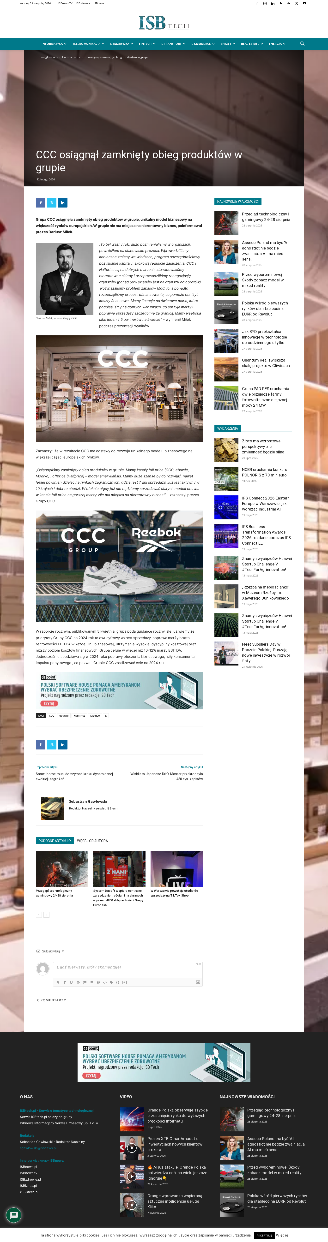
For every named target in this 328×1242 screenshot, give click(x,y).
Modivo (95, 715)
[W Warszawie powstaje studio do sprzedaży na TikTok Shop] (177, 869)
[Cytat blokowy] (98, 983)
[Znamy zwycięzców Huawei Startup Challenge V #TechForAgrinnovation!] (226, 568)
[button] (302, 44)
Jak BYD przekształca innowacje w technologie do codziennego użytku (264, 337)
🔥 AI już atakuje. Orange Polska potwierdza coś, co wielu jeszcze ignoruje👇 (177, 1173)
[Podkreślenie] (71, 983)
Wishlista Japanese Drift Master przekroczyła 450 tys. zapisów (166, 776)
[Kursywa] (64, 983)
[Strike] (78, 983)
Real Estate (250, 44)
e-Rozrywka (119, 44)
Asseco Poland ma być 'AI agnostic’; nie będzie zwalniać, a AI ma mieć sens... (276, 1144)
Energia (275, 44)
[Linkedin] (272, 3)
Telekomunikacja (86, 44)
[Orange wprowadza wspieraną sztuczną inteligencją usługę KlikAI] (132, 1205)
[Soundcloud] (288, 3)
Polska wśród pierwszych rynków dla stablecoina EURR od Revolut (265, 308)
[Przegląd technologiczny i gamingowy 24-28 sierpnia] (62, 869)
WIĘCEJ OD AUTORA (92, 841)
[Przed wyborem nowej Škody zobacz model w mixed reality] (226, 284)
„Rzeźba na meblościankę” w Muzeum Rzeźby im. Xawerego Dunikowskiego (265, 592)
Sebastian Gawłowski (88, 801)
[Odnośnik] (111, 983)
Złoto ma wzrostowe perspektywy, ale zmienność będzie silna (263, 446)
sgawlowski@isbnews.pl (38, 1148)
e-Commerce (201, 44)
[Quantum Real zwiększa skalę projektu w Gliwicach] (226, 369)
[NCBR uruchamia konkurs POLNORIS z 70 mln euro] (226, 479)
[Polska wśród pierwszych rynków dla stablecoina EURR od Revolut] (226, 312)
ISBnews (99, 3)
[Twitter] (296, 3)
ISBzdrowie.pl (30, 1179)
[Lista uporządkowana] (84, 983)
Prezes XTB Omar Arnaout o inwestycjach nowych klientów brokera (174, 1144)
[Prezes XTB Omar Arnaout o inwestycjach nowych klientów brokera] (132, 1148)
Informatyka (52, 44)
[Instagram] (264, 3)
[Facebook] (257, 3)
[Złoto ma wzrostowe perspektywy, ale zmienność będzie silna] (226, 450)
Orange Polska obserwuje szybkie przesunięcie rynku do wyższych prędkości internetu (177, 1115)
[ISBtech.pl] (164, 23)
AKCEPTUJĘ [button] (264, 1235)
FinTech (145, 44)
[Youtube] (304, 3)
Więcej (282, 1235)
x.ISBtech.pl (29, 1192)
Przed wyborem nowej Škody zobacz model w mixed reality (263, 280)
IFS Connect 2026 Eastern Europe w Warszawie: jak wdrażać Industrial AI (266, 503)
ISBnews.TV (65, 3)
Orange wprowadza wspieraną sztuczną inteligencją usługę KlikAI (174, 1201)
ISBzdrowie (83, 3)
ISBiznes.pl (28, 1186)
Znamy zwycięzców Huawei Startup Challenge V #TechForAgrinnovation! (267, 564)
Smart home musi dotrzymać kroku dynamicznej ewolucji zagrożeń (74, 776)
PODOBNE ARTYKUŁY (55, 841)
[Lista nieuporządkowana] (91, 983)
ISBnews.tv (28, 1173)
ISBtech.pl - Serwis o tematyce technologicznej (57, 1110)
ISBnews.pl (28, 1167)
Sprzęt (226, 44)
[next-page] (46, 915)
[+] (124, 982)
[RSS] (280, 3)
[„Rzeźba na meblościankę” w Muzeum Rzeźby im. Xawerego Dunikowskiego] (226, 596)
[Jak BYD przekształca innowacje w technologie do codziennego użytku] (226, 341)
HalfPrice (79, 715)
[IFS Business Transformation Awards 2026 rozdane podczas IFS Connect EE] (226, 536)
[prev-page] (39, 915)
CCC (51, 715)
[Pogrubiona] (58, 983)
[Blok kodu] (105, 983)
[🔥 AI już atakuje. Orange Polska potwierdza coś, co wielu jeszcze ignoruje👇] (132, 1177)
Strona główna (45, 57)
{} (118, 982)
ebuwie (63, 715)
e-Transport (171, 44)
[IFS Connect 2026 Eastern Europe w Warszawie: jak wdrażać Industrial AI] (226, 507)
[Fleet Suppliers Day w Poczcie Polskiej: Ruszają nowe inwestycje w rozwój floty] (226, 654)
